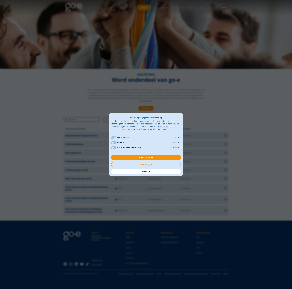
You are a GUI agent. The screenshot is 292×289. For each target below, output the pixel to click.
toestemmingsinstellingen (169, 126)
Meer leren (175, 137)
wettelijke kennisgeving (159, 129)
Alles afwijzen (146, 164)
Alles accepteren (146, 157)
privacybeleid (136, 129)
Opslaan (146, 171)
